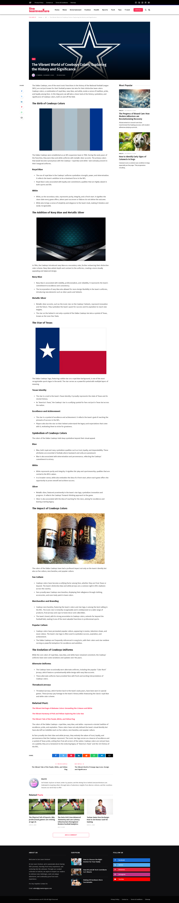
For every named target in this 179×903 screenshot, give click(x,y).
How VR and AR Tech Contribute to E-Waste (95, 871)
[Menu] (30, 2)
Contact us (49, 2)
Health (96, 10)
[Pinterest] (22, 107)
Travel (127, 10)
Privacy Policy (39, 2)
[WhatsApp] (22, 112)
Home (57, 10)
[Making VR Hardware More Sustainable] (76, 882)
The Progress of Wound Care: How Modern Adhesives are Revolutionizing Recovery (134, 116)
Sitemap (73, 2)
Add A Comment (71, 835)
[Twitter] (22, 96)
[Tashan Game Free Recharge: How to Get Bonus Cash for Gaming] (100, 807)
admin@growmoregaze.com (42, 888)
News (65, 10)
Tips (120, 10)
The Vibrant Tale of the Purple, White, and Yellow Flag (53, 719)
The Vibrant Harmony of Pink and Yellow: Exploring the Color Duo (58, 714)
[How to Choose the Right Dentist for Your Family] (76, 861)
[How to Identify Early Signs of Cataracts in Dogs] (134, 141)
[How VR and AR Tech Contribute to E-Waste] (76, 872)
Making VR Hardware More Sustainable (93, 881)
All (34, 59)
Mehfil (40, 75)
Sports (105, 10)
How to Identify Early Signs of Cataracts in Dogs (132, 158)
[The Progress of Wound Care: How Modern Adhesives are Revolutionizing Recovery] (134, 98)
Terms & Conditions (62, 2)
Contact (138, 10)
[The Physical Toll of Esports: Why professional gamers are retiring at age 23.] (42, 807)
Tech (113, 10)
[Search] (149, 9)
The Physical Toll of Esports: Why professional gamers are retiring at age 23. (42, 819)
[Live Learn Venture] (39, 9)
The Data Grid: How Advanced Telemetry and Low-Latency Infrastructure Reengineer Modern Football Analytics (69, 820)
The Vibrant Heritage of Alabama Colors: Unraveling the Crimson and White (62, 708)
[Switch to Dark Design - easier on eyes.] (146, 10)
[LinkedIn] (22, 102)
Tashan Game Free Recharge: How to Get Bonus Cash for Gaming (98, 819)
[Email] (22, 117)
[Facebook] (22, 91)
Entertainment (75, 10)
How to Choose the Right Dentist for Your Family (92, 861)
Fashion (88, 10)
